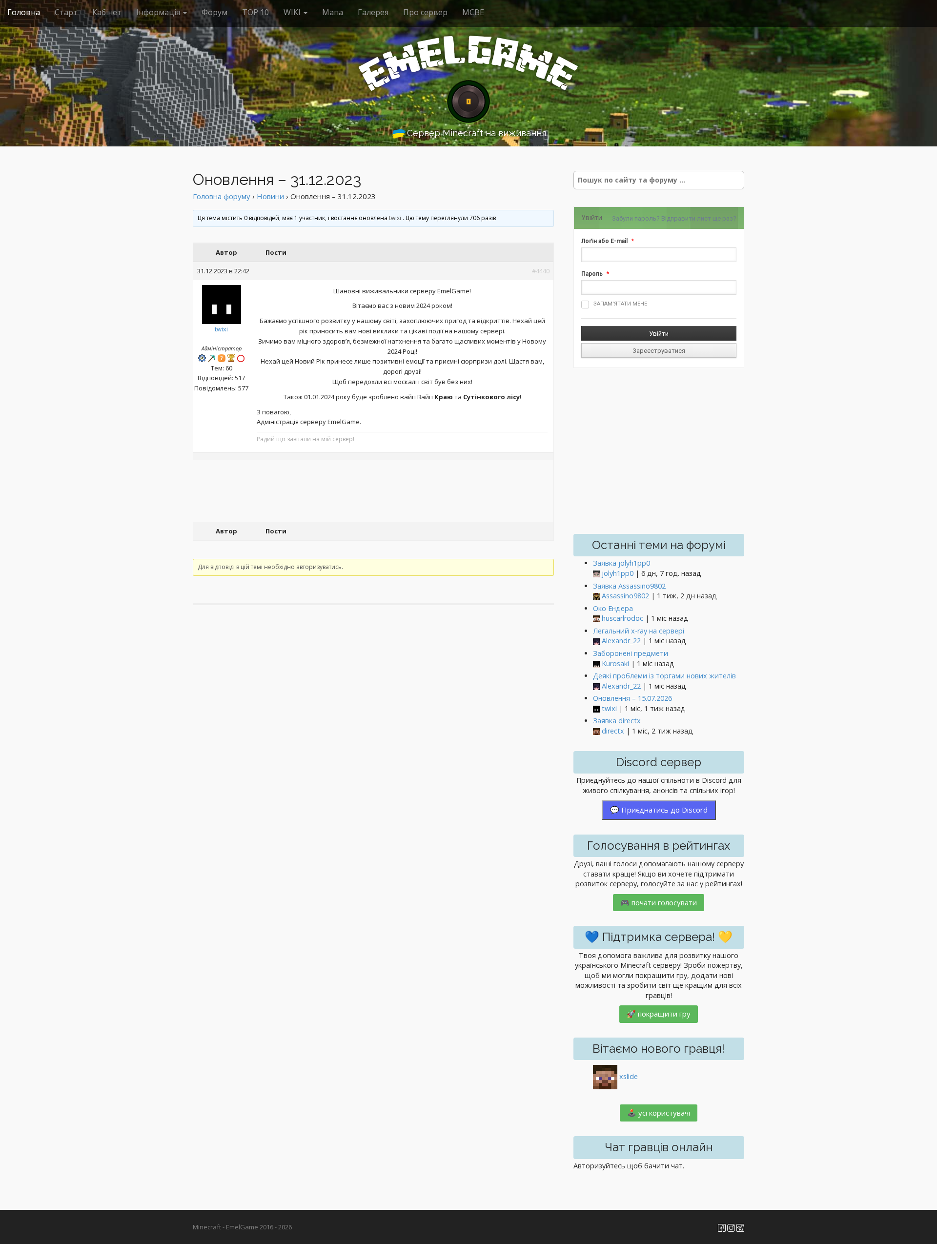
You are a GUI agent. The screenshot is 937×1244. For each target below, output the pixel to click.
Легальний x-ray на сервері (638, 630)
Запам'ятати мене (620, 304)
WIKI (293, 12)
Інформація (159, 12)
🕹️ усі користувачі (658, 1113)
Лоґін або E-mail (604, 241)
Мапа (332, 12)
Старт (66, 12)
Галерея (373, 12)
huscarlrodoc (622, 618)
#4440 (541, 270)
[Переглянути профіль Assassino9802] (596, 596)
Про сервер (425, 12)
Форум (214, 12)
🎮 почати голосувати (658, 902)
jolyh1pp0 (617, 573)
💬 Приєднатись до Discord (659, 810)
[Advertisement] (373, 492)
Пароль (592, 273)
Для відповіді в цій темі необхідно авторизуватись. (270, 567)
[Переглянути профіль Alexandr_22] (596, 641)
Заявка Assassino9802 (629, 586)
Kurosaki (615, 663)
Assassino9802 (625, 595)
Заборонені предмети (630, 653)
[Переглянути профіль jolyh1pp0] (596, 574)
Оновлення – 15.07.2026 (632, 698)
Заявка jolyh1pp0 (621, 563)
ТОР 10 (255, 12)
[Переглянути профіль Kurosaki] (596, 664)
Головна (23, 12)
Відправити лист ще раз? (698, 218)
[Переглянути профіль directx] (596, 731)
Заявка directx (617, 720)
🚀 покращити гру (659, 1014)
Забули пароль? (636, 218)
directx (613, 730)
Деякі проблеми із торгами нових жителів (664, 675)
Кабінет (107, 12)
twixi (395, 218)
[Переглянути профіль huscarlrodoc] (596, 618)
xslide (628, 1076)
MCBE (473, 12)
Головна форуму (221, 196)
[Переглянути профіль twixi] (221, 302)
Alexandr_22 (621, 640)
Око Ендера (613, 608)
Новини (270, 196)
